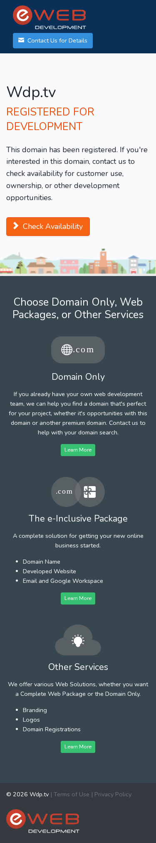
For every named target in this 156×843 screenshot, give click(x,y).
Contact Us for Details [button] (56, 40)
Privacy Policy (112, 794)
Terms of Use (71, 794)
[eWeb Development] (42, 820)
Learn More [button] (78, 449)
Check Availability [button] (52, 226)
